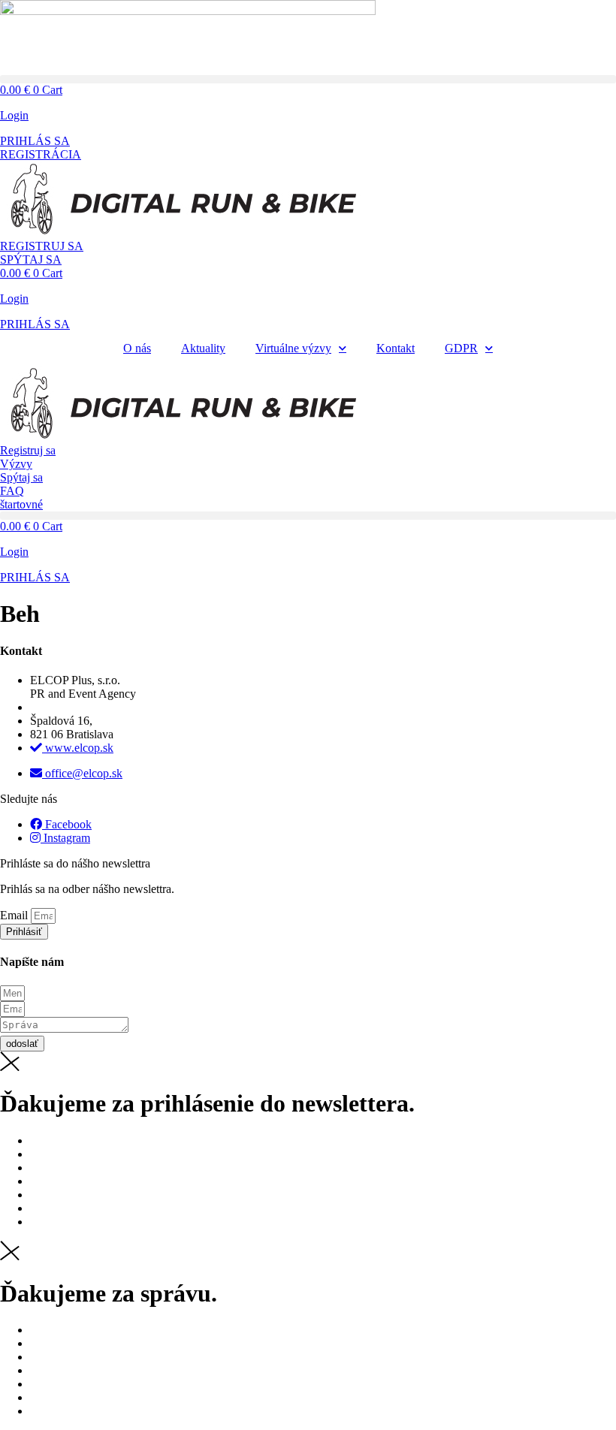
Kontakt (395, 348)
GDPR (461, 348)
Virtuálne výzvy (293, 348)
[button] (308, 79)
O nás (137, 348)
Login (14, 115)
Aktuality (203, 348)
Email (15, 915)
